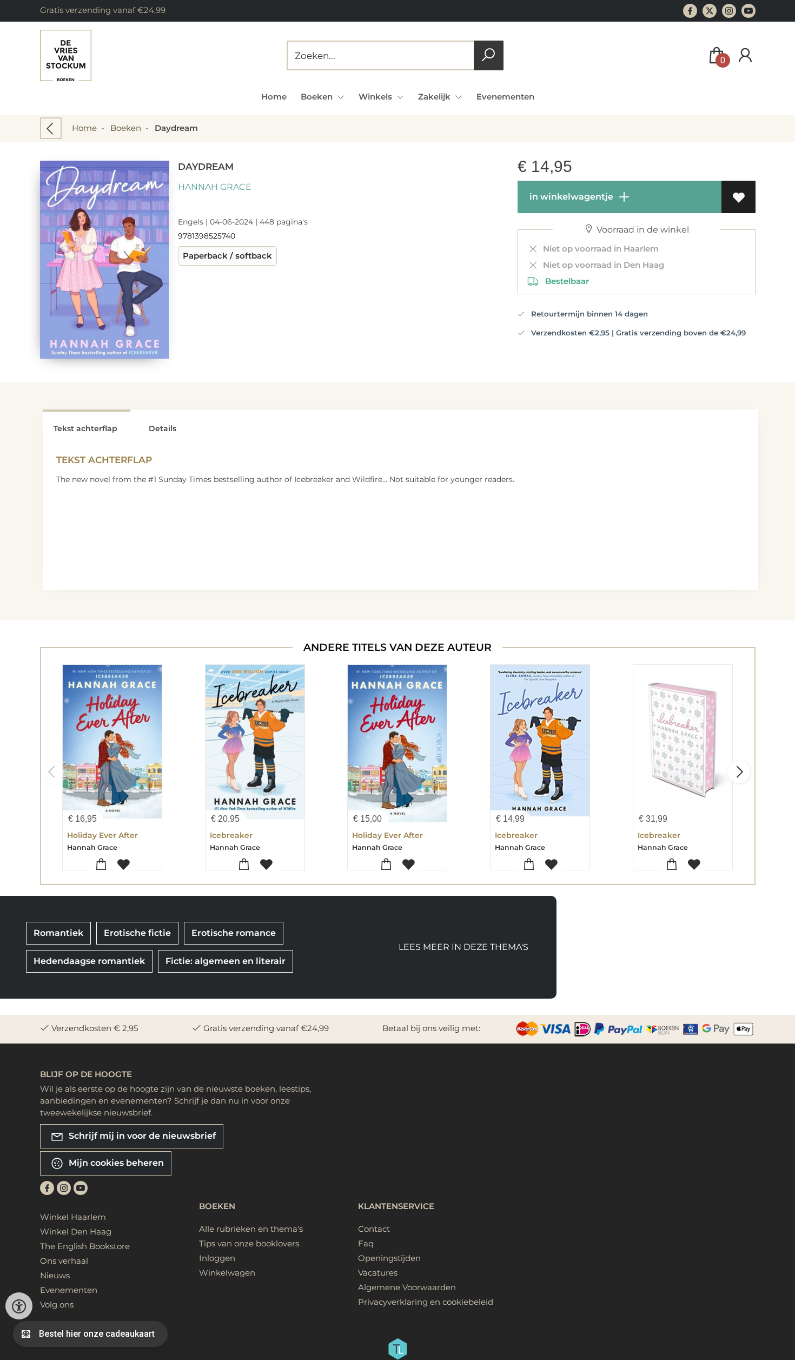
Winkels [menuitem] (376, 96)
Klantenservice (396, 1206)
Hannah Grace (214, 187)
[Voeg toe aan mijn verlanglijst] (738, 197)
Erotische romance (233, 933)
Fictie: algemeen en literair (225, 961)
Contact (374, 1229)
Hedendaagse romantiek (89, 961)
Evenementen (505, 96)
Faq (366, 1243)
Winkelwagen (227, 1272)
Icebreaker (231, 835)
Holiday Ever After (102, 835)
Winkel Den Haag (75, 1231)
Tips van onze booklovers (249, 1243)
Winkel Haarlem (73, 1217)
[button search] (489, 55)
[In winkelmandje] (101, 865)
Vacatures (378, 1272)
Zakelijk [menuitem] (435, 96)
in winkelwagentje (570, 197)
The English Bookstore (85, 1246)
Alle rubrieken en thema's (251, 1229)
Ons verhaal (64, 1261)
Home (274, 96)
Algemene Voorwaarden (407, 1287)
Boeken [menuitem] (318, 96)
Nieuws (55, 1275)
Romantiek (58, 933)
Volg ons (57, 1304)
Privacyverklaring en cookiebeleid (425, 1302)
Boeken (125, 128)
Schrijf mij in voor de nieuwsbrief (141, 1135)
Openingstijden (389, 1258)
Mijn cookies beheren (115, 1162)
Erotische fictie (137, 933)
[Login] (745, 55)
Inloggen (217, 1258)
